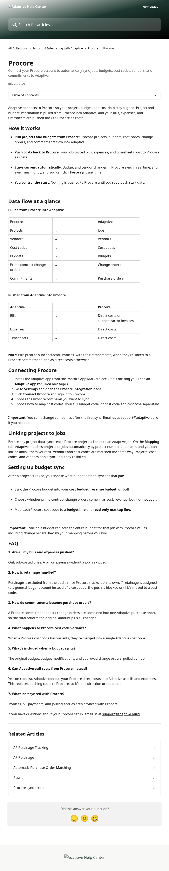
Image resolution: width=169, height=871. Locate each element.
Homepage (150, 6)
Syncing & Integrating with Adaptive (58, 48)
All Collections (18, 48)
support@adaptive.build (139, 417)
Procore (93, 48)
